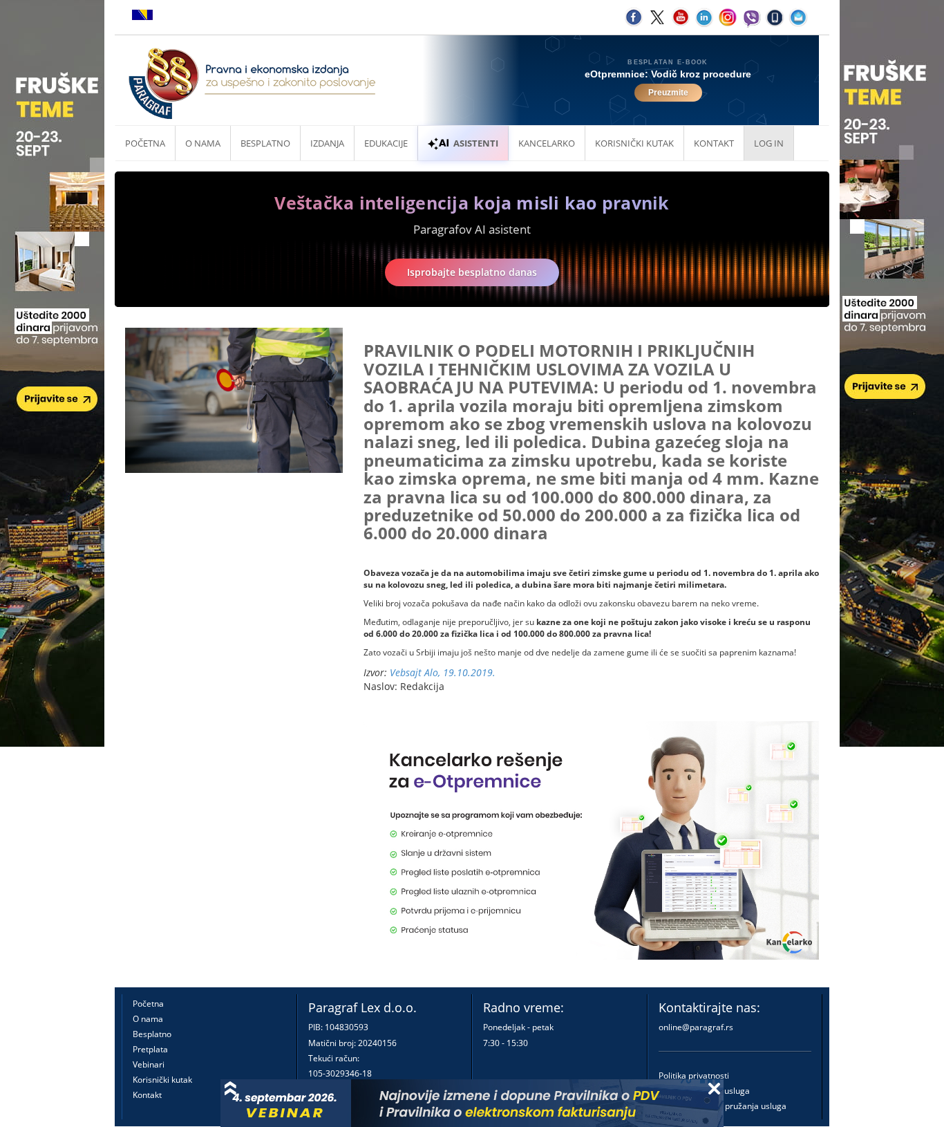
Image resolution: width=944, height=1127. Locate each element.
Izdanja (327, 143)
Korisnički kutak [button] (634, 143)
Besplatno (265, 143)
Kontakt (147, 1095)
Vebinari (148, 1064)
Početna (145, 143)
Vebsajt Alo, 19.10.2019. (442, 672)
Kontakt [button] (714, 143)
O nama (202, 143)
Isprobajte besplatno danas (472, 272)
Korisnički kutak (162, 1080)
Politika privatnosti (694, 1075)
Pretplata (150, 1049)
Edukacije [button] (386, 143)
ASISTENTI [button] (475, 143)
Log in (769, 143)
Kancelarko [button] (546, 143)
